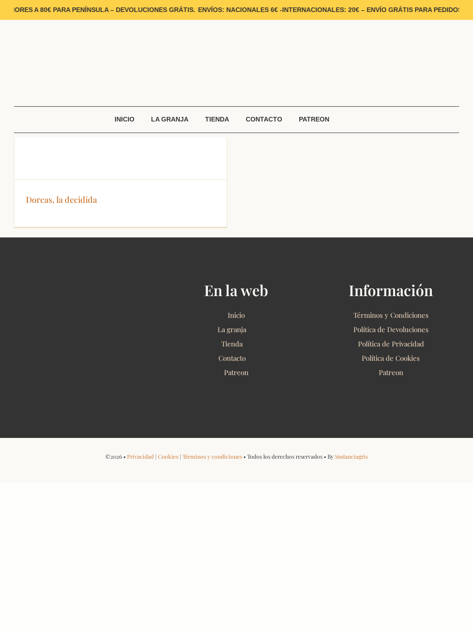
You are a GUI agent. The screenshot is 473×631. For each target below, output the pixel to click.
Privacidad (140, 456)
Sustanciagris (351, 456)
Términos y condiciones (212, 456)
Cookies (168, 456)
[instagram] (30, 23)
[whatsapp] (45, 23)
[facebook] (16, 23)
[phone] (266, 469)
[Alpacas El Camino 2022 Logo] (236, 29)
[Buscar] (453, 93)
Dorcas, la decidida (61, 199)
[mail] (59, 23)
